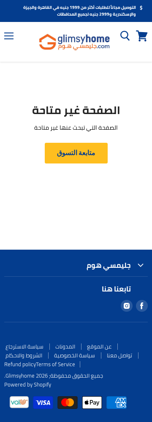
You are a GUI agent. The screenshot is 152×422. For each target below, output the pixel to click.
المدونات (65, 346)
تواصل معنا (119, 355)
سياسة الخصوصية (74, 355)
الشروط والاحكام (23, 355)
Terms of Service (55, 364)
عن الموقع (99, 346)
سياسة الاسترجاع (24, 346)
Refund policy (20, 364)
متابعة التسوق (76, 153)
